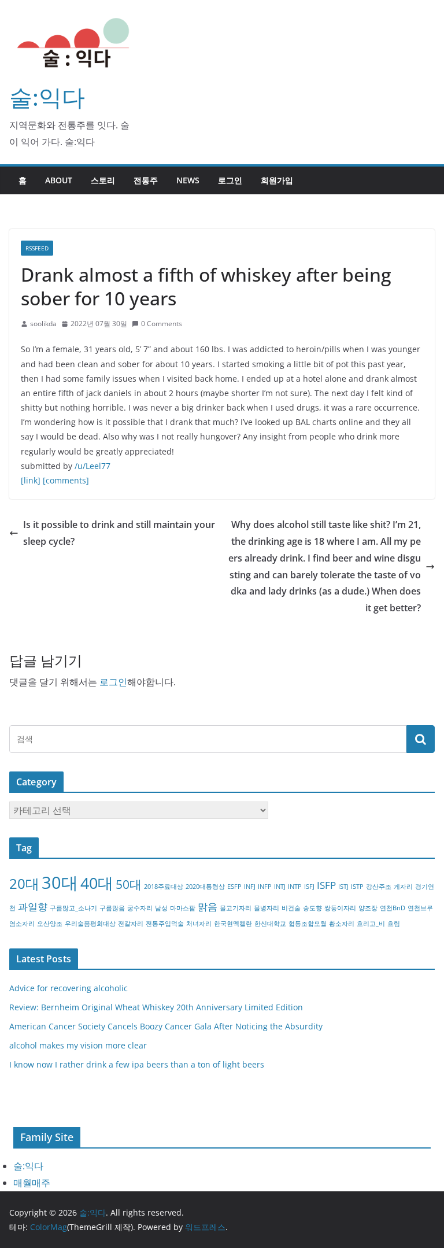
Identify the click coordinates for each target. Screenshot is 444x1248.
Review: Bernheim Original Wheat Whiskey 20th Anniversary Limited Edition (156, 1007)
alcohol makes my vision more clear (78, 1045)
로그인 (230, 180)
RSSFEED (37, 248)
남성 (161, 908)
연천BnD (392, 908)
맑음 (207, 906)
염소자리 (22, 924)
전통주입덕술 (165, 924)
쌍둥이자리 (340, 908)
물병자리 (266, 908)
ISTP (357, 887)
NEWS (187, 180)
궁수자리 (140, 908)
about (58, 180)
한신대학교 (270, 924)
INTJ (280, 887)
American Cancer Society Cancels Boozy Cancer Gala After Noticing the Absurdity (166, 1026)
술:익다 (47, 97)
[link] (30, 480)
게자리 (403, 887)
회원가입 (277, 180)
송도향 (312, 908)
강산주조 (378, 887)
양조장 (368, 908)
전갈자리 (130, 924)
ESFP (234, 887)
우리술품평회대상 (90, 924)
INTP (295, 887)
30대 (60, 882)
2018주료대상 (163, 887)
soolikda (43, 323)
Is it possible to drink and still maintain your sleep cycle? (119, 533)
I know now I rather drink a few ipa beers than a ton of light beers (136, 1064)
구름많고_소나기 (73, 908)
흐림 (393, 924)
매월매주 (31, 1182)
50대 (129, 884)
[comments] (66, 480)
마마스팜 (182, 908)
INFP (265, 887)
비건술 (291, 908)
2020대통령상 (205, 887)
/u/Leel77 (92, 465)
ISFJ (309, 887)
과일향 (32, 906)
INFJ (250, 887)
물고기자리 (235, 908)
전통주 (146, 180)
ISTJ (343, 887)
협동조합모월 (307, 924)
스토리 (103, 180)
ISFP (326, 885)
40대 (96, 882)
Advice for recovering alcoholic (68, 988)
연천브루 (420, 908)
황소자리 (341, 924)
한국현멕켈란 (233, 924)
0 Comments (161, 323)
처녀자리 (199, 924)
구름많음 (112, 908)
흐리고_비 (371, 924)
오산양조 (49, 924)
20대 (24, 883)
